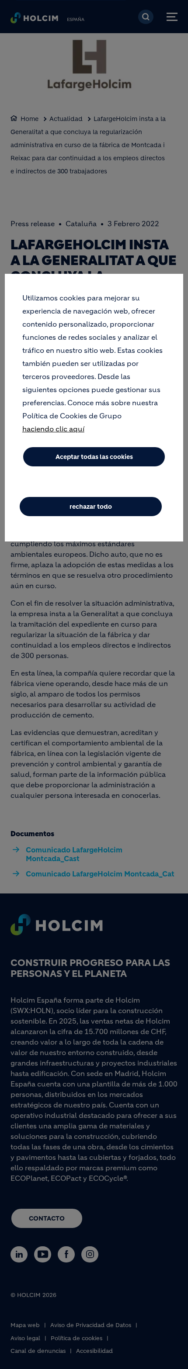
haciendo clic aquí (53, 428)
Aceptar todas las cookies (94, 457)
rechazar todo (91, 506)
